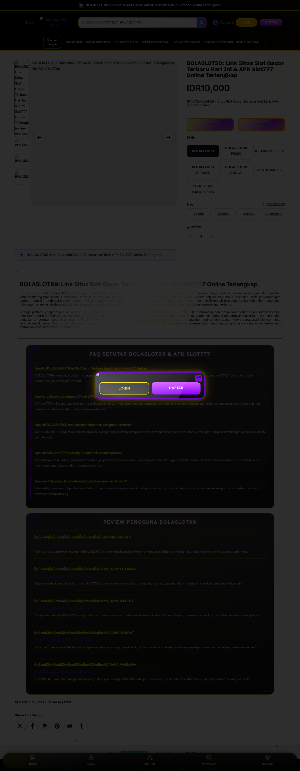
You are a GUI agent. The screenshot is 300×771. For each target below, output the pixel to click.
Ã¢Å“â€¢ (199, 378)
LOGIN (124, 388)
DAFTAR (176, 388)
